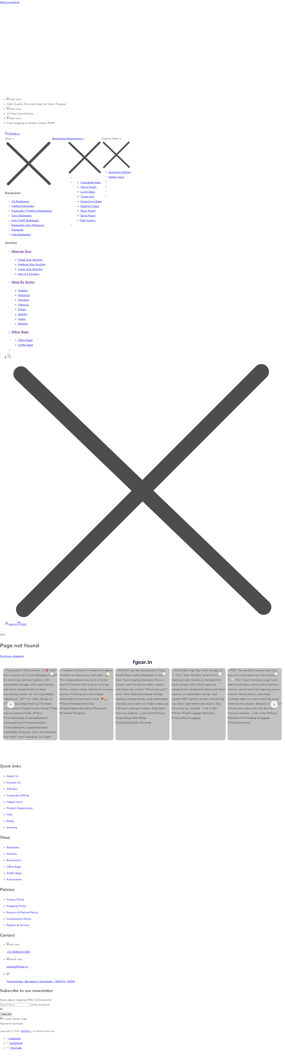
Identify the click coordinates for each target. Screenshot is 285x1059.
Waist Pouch (88, 187)
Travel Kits (87, 197)
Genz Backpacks (22, 215)
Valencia (23, 305)
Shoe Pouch (87, 211)
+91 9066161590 (18, 952)
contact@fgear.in (17, 967)
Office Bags (25, 340)
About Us (13, 776)
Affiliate (12, 789)
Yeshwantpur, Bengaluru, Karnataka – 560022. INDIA (41, 981)
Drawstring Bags (91, 201)
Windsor (23, 300)
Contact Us (14, 782)
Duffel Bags (25, 345)
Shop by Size (21, 251)
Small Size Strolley (30, 260)
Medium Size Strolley (32, 264)
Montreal (24, 295)
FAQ (9, 814)
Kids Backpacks (21, 234)
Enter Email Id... (41, 1005)
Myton (22, 309)
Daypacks (18, 230)
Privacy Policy (15, 899)
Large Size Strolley (30, 269)
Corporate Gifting (120, 172)
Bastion (23, 324)
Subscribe (6, 1014)
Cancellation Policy (19, 919)
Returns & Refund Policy (22, 912)
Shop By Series (23, 282)
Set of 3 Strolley (28, 274)
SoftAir (22, 314)
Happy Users (15, 802)
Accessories (14, 879)
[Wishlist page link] (8, 353)
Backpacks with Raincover (28, 225)
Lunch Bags (87, 192)
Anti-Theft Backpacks (25, 220)
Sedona (23, 290)
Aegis (22, 319)
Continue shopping (12, 656)
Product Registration (20, 808)
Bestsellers (59, 138)
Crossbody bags (90, 182)
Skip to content (9, 2)
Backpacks (13, 847)
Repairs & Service (18, 925)
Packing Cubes (89, 206)
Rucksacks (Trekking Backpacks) (32, 211)
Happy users (117, 177)
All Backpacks (20, 201)
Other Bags (20, 332)
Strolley (12, 854)
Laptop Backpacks (23, 206)
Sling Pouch (88, 215)
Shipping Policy (16, 906)
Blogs (10, 821)
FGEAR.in (26, 1031)
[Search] (142, 488)
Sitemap (12, 827)
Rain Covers (88, 220)
